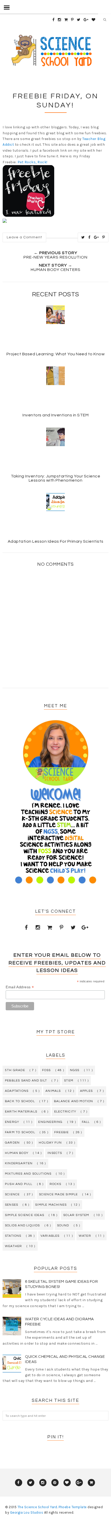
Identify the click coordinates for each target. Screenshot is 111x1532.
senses (11, 1204)
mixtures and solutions (28, 1173)
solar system (76, 1215)
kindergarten (19, 1163)
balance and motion (73, 1101)
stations (13, 1236)
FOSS (46, 1070)
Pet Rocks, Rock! (32, 162)
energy (12, 1122)
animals (53, 1091)
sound (63, 1225)
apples (86, 1091)
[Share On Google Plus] (96, 237)
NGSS (75, 1070)
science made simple (58, 1194)
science (12, 1194)
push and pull (19, 1184)
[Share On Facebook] (89, 237)
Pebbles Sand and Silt (26, 1080)
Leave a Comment (24, 237)
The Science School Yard (37, 1507)
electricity (65, 1111)
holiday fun (50, 1142)
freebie (61, 1132)
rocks (55, 1184)
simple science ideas (24, 1215)
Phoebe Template (73, 1507)
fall (86, 1122)
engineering (50, 1122)
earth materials (21, 1111)
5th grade (15, 1070)
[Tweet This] (83, 237)
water (85, 1236)
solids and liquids (22, 1225)
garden (12, 1142)
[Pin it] (103, 237)
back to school (20, 1101)
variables (50, 1236)
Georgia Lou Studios (26, 1512)
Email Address (20, 987)
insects (54, 1153)
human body (16, 1153)
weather (13, 1246)
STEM (68, 1080)
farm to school (20, 1132)
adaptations (16, 1091)
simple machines (51, 1204)
